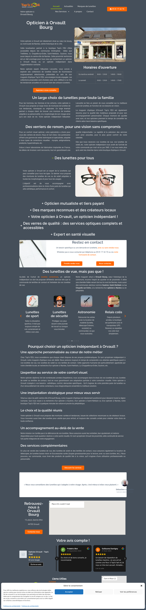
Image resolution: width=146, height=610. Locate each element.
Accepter (69, 592)
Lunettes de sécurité (59, 314)
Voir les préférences (128, 592)
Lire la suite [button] (98, 568)
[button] (141, 586)
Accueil (56, 6)
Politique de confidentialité (11, 606)
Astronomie (86, 312)
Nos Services (61, 11)
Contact (90, 11)
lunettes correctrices (49, 277)
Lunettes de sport (32, 314)
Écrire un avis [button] (36, 564)
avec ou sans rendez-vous (108, 248)
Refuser (98, 592)
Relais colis (113, 312)
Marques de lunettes (87, 6)
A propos (78, 11)
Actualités (68, 6)
